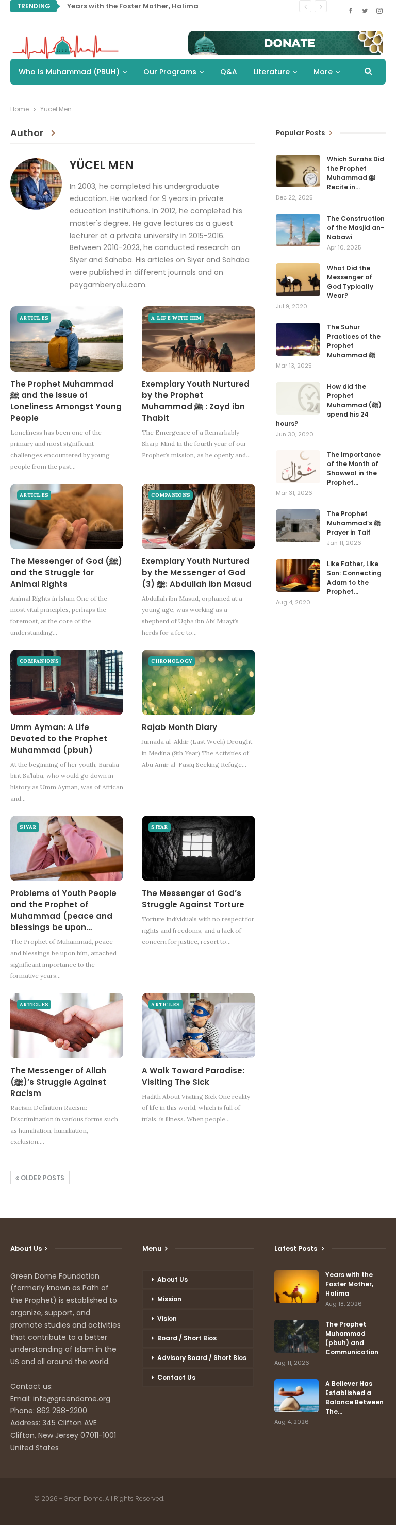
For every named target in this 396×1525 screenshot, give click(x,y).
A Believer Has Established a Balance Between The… (354, 1397)
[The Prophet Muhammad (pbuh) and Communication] (296, 1336)
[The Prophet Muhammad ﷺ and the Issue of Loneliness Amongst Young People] (66, 339)
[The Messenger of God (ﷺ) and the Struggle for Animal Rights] (66, 516)
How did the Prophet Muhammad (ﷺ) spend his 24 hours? (329, 405)
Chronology (171, 661)
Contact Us (176, 1377)
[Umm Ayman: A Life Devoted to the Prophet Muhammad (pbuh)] (66, 682)
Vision (167, 1318)
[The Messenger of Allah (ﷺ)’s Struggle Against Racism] (66, 1025)
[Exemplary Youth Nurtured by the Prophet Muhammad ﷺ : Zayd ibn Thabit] (198, 339)
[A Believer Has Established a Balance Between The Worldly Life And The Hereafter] (296, 1395)
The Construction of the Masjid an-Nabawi (356, 227)
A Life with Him (176, 317)
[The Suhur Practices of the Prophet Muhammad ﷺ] (298, 339)
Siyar (28, 827)
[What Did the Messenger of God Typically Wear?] (298, 279)
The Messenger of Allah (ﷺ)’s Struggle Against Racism (58, 1082)
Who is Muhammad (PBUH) (69, 72)
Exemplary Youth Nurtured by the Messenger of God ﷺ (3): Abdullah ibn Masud (197, 572)
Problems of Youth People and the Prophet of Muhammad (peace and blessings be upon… (63, 910)
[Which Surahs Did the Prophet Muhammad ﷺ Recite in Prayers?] (298, 171)
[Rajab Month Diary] (198, 682)
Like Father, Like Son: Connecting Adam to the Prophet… (354, 577)
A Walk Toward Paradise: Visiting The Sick (193, 1076)
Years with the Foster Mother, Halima (133, 6)
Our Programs (169, 72)
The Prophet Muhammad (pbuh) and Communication (351, 1338)
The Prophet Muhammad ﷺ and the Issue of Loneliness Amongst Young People (66, 400)
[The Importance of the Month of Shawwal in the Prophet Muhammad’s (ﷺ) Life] (298, 466)
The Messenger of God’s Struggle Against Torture (193, 899)
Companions (170, 495)
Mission (169, 1299)
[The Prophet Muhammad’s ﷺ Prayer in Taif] (298, 525)
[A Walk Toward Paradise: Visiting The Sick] (198, 1025)
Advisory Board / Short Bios (201, 1357)
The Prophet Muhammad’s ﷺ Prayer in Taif (354, 523)
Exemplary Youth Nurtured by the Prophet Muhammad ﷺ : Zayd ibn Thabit (196, 400)
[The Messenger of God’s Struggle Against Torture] (198, 848)
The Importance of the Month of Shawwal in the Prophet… (354, 468)
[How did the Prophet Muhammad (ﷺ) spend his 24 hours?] (298, 398)
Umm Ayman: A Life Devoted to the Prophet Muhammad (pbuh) (58, 738)
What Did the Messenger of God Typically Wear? (350, 281)
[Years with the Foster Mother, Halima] (296, 1286)
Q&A (228, 72)
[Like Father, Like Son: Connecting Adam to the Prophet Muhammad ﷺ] (298, 575)
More (323, 72)
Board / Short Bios (187, 1338)
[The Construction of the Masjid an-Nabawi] (298, 230)
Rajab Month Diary (179, 727)
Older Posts (41, 1177)
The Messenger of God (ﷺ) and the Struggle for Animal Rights (66, 572)
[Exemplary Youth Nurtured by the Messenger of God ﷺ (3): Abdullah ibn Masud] (198, 516)
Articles (34, 317)
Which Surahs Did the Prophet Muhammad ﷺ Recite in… (355, 173)
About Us (172, 1279)
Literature (272, 72)
